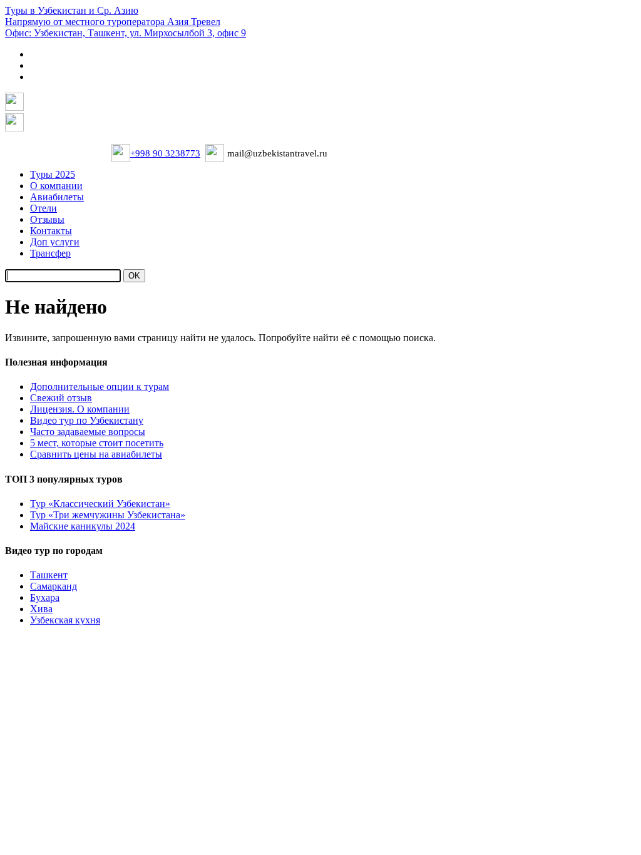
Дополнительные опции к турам (99, 386)
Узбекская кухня (65, 620)
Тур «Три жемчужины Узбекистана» (107, 514)
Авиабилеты (57, 197)
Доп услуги (54, 242)
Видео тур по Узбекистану (86, 420)
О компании (56, 185)
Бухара (44, 597)
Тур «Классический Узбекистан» (100, 503)
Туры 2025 (52, 174)
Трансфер (50, 253)
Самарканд (53, 586)
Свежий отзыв (61, 397)
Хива (41, 608)
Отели (43, 208)
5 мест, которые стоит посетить (96, 443)
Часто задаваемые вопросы (87, 431)
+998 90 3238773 (165, 153)
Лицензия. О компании (80, 409)
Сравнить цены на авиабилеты (96, 454)
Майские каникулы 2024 (82, 526)
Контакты (51, 230)
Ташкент (49, 575)
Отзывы (47, 219)
